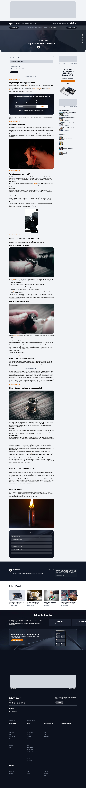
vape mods (14, 291)
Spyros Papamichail (45, 47)
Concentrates (29, 736)
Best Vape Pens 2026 (47, 713)
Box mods (28, 740)
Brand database (64, 728)
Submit (42, 106)
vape (27, 85)
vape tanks (13, 279)
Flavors (10, 730)
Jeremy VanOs (67, 139)
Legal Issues (11, 732)
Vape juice (28, 734)
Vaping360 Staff (14, 605)
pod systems (16, 335)
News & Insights (13, 723)
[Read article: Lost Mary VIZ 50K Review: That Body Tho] (61, 153)
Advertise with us (72, 19)
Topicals (28, 725)
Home (33, 32)
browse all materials (70, 585)
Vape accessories (30, 732)
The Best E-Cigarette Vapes (14, 713)
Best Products (13, 711)
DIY (44, 728)
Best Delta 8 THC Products (48, 718)
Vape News (11, 728)
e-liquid (35, 183)
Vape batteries (29, 730)
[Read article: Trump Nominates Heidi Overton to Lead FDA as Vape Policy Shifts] (61, 129)
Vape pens (28, 758)
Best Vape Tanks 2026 (13, 716)
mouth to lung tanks (30, 453)
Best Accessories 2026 (31, 720)
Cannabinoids (46, 736)
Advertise (54, 23)
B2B (44, 725)
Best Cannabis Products (31, 718)
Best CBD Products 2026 (65, 718)
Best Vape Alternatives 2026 (32, 716)
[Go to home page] (15, 23)
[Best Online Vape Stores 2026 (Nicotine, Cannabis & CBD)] (34, 595)
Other (45, 732)
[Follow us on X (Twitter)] (82, 37)
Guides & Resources (38, 32)
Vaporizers (28, 743)
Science (10, 734)
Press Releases (12, 736)
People (10, 743)
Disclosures (46, 777)
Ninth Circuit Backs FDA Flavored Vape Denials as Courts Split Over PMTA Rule (69, 119)
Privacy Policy (46, 771)
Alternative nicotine (30, 751)
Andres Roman (47, 605)
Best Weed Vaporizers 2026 (14, 718)
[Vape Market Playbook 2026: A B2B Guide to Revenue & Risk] (17, 595)
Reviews (28, 723)
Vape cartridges (29, 760)
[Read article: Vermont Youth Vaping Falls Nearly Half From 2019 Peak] (61, 114)
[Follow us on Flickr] (24, 703)
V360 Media (64, 23)
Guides (45, 734)
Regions (10, 738)
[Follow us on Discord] (17, 703)
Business (11, 745)
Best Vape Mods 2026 (30, 713)
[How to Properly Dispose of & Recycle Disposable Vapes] (52, 595)
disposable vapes (37, 88)
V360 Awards (59, 23)
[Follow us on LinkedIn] (82, 40)
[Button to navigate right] (77, 595)
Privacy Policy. (40, 110)
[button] (76, 23)
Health (10, 747)
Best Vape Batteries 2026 (48, 716)
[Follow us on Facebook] (82, 35)
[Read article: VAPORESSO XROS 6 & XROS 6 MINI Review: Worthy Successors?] (61, 148)
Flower (28, 745)
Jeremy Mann (66, 154)
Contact (68, 23)
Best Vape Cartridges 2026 (66, 716)
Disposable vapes (30, 747)
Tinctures (28, 756)
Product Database (64, 725)
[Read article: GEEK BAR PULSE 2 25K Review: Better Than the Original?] (61, 138)
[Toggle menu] (73, 23)
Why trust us (11, 773)
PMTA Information (12, 740)
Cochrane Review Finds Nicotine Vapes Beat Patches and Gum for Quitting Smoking (69, 124)
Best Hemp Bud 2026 (13, 720)
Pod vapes (28, 728)
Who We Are (11, 771)
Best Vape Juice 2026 (65, 713)
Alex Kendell (66, 115)
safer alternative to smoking (31, 495)
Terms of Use (46, 773)
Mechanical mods (30, 749)
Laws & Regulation (12, 725)
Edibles (28, 738)
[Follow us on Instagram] (12, 703)
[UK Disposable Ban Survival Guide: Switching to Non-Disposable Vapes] (69, 595)
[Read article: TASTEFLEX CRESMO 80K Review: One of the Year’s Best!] (61, 143)
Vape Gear (46, 738)
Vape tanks (29, 753)
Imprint (45, 775)
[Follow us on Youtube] (10, 703)
